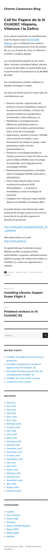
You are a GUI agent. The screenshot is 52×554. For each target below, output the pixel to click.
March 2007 (12, 469)
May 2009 (12, 420)
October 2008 (13, 427)
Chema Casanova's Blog (22, 9)
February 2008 (14, 441)
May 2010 (11, 409)
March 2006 (13, 487)
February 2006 (14, 491)
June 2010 (11, 406)
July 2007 (11, 462)
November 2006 (15, 480)
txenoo (10, 272)
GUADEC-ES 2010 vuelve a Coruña (23, 378)
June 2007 (12, 466)
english (10, 511)
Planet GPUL (13, 529)
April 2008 (12, 438)
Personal (11, 522)
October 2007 (13, 455)
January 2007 (13, 476)
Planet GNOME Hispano (18, 525)
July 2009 (11, 413)
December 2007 (14, 448)
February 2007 (14, 473)
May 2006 (12, 484)
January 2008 (13, 445)
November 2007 (14, 452)
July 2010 (11, 402)
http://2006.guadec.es (15, 241)
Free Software (13, 515)
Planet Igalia (13, 533)
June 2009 (12, 416)
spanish (10, 536)
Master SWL (13, 518)
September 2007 (15, 459)
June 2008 (12, 434)
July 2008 (11, 431)
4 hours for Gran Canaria (19, 382)
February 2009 (14, 423)
